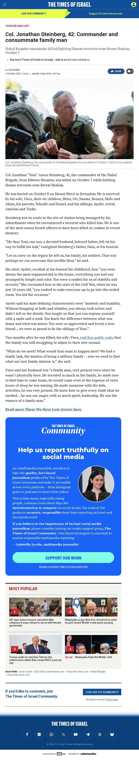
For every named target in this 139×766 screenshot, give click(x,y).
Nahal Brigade (98, 671)
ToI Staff (14, 70)
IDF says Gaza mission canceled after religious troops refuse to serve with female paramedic (35, 622)
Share (118, 71)
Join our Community (33, 13)
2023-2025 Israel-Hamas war (49, 671)
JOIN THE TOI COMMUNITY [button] (102, 692)
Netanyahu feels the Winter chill (88, 657)
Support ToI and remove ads (105, 13)
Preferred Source (80, 59)
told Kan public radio (96, 337)
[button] (133, 4)
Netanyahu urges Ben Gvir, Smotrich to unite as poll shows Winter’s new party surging (91, 621)
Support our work (63, 557)
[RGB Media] (62, 753)
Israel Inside (25, 671)
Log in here (112, 699)
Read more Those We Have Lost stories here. (43, 409)
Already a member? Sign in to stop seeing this (63, 566)
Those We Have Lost (77, 671)
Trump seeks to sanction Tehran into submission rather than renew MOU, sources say (35, 660)
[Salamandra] (88, 754)
